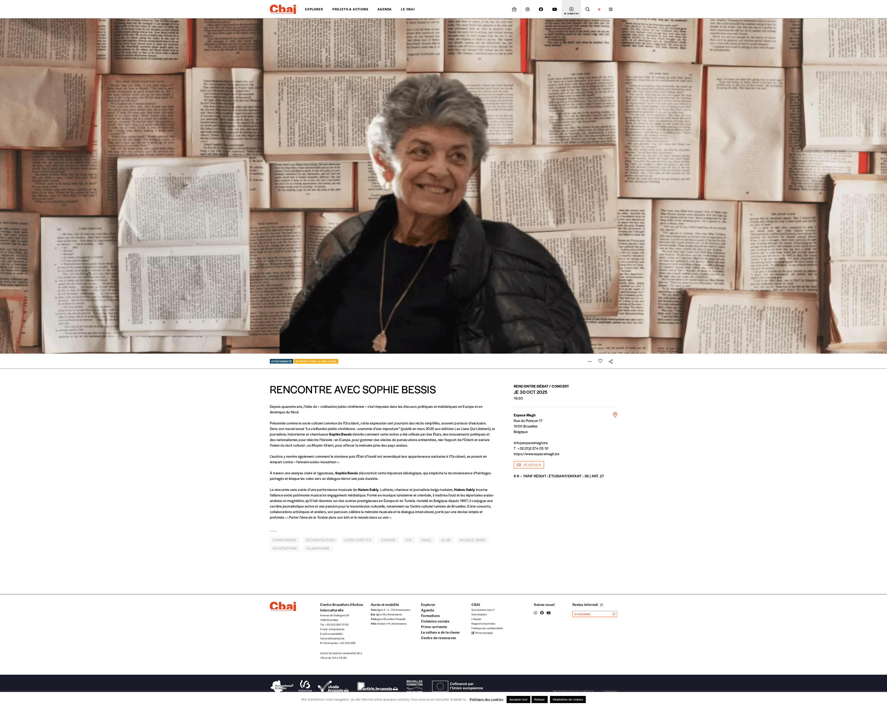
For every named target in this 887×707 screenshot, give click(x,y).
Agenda (384, 9)
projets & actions (350, 9)
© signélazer (610, 691)
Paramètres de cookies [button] (568, 699)
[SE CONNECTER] (571, 9)
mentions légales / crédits (573, 691)
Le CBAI (408, 9)
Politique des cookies (486, 699)
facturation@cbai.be (332, 638)
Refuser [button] (539, 699)
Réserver (532, 464)
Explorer (314, 9)
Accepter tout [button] (518, 699)
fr (599, 9)
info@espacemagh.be (531, 442)
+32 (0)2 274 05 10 (533, 448)
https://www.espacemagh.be (536, 453)
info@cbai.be (337, 629)
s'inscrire (582, 614)
